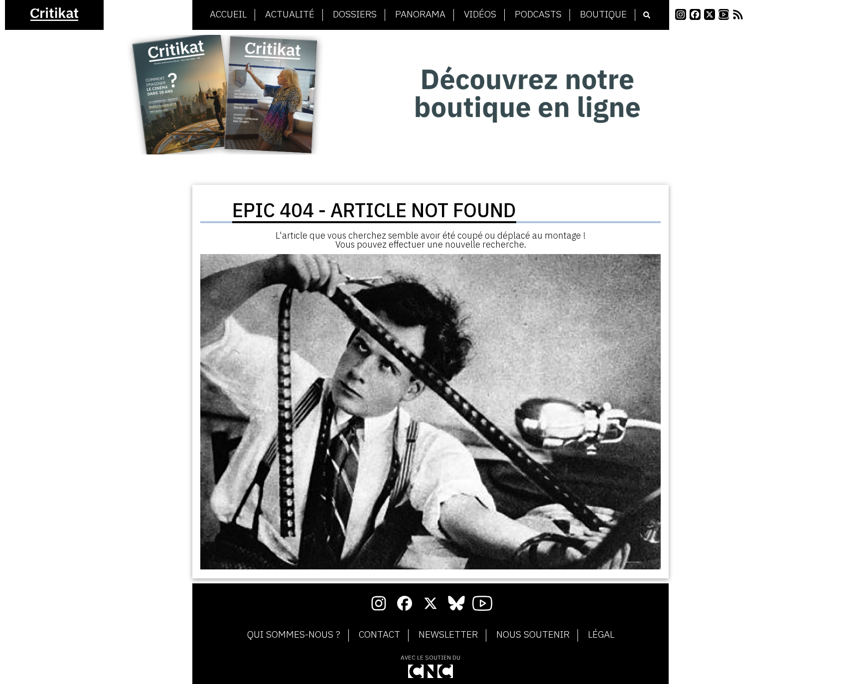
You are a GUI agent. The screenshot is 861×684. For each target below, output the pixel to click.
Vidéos (480, 14)
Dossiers (355, 14)
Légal (601, 634)
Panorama (420, 14)
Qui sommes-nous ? (293, 634)
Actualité (289, 14)
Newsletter (448, 634)
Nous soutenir (533, 634)
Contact (379, 634)
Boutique (603, 14)
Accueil (228, 14)
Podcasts (538, 14)
